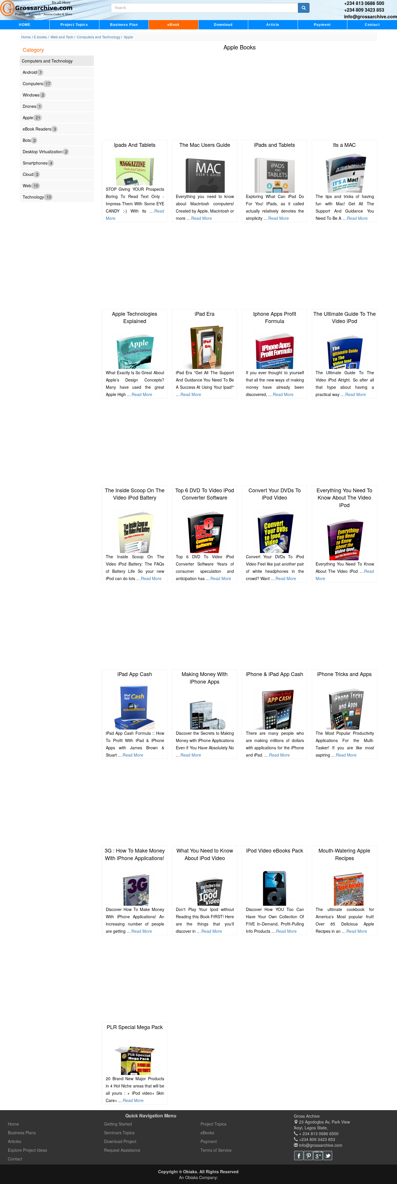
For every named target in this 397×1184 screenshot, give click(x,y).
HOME (25, 25)
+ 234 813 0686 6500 (318, 1133)
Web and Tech (62, 36)
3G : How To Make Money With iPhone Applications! (135, 854)
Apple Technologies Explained (134, 317)
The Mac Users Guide (204, 144)
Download (223, 25)
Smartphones (37, 162)
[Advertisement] (240, 96)
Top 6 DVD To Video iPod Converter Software (204, 493)
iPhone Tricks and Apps (344, 673)
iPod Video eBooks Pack (274, 850)
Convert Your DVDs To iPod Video (274, 493)
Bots (29, 140)
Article (272, 25)
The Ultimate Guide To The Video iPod (344, 317)
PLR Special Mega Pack (135, 1026)
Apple (128, 36)
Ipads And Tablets (134, 144)
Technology (37, 196)
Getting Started (118, 1124)
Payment (322, 25)
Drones (32, 106)
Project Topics (74, 25)
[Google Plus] (318, 1155)
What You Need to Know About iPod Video (204, 854)
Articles (14, 1141)
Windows (33, 94)
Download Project (120, 1141)
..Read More (200, 218)
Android (32, 72)
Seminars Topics (119, 1132)
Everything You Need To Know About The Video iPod (344, 497)
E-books (40, 36)
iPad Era (204, 313)
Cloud (30, 174)
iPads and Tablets (274, 144)
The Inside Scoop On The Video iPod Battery (134, 493)
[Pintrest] (308, 1155)
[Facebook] (298, 1155)
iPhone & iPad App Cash (274, 673)
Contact (372, 25)
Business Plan (124, 25)
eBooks (207, 1132)
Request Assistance (122, 1150)
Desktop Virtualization (45, 151)
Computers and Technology (98, 36)
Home (26, 36)
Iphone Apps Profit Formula (274, 317)
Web (30, 185)
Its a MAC (344, 144)
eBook (173, 25)
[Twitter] (327, 1155)
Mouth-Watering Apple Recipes (344, 854)
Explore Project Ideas (27, 1150)
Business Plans (22, 1132)
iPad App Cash (134, 673)
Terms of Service (216, 1150)
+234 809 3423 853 (364, 9)
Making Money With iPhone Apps (205, 677)
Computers (36, 83)
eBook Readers (39, 128)
